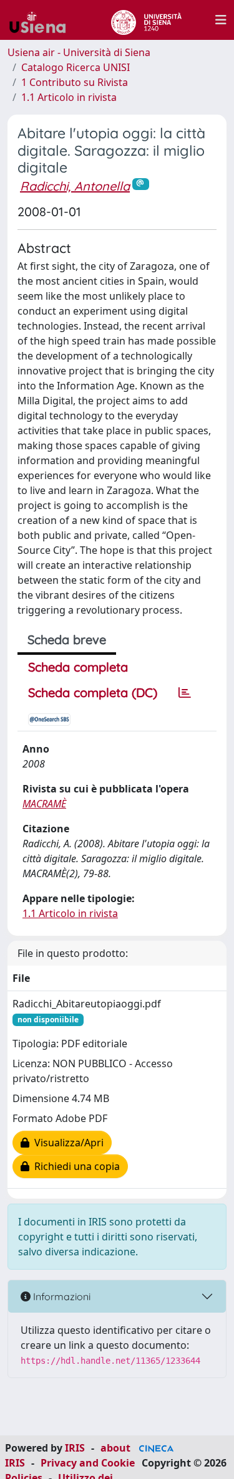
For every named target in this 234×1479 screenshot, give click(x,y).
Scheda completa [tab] (78, 667)
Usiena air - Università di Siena (78, 52)
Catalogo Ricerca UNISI (75, 67)
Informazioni (60, 1296)
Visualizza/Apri (66, 1142)
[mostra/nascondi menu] (221, 20)
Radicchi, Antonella (75, 186)
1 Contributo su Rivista (74, 82)
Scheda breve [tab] (66, 639)
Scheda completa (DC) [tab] (92, 692)
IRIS (75, 1448)
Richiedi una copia (74, 1166)
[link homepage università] (146, 19)
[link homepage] (42, 19)
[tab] (185, 693)
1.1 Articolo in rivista (69, 97)
